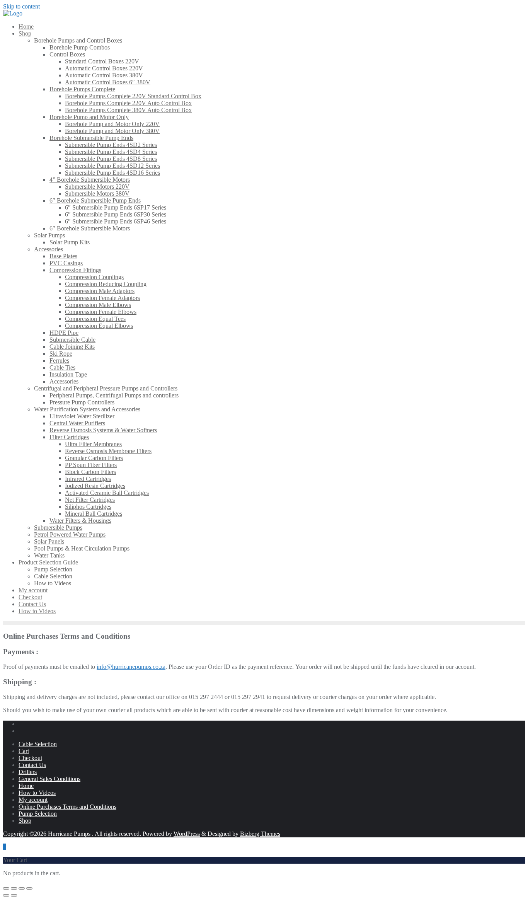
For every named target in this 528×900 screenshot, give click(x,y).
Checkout (30, 758)
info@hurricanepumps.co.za (131, 666)
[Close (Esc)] (29, 888)
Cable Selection (38, 744)
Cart (24, 751)
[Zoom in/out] (6, 888)
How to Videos (37, 792)
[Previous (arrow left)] (6, 895)
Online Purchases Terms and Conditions (67, 806)
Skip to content (21, 6)
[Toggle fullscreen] (14, 888)
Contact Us (32, 765)
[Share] (22, 888)
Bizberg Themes (260, 833)
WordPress (187, 833)
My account (33, 799)
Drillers (28, 772)
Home (26, 785)
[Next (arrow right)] (14, 895)
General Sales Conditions (49, 779)
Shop (25, 820)
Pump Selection (38, 813)
